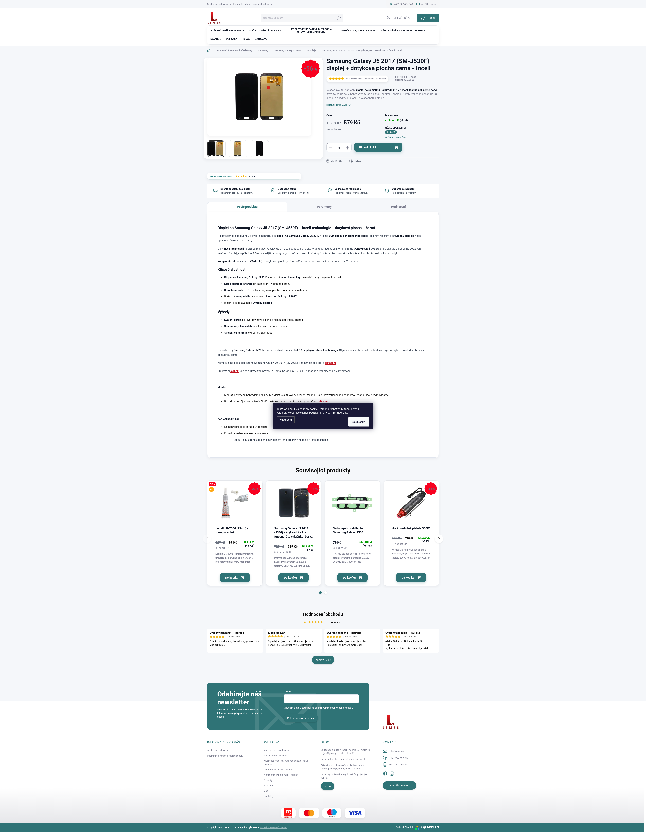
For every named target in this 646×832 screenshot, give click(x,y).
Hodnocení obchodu (323, 614)
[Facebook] (385, 772)
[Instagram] (391, 772)
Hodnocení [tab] (398, 207)
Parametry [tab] (324, 207)
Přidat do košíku (368, 147)
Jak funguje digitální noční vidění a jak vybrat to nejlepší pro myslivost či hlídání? (345, 752)
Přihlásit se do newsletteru (301, 718)
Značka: (404, 80)
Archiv (327, 786)
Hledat (338, 17)
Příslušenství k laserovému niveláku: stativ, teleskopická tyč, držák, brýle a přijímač (343, 767)
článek (234, 371)
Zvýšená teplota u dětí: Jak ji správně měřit (343, 759)
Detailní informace (336, 105)
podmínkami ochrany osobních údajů (334, 707)
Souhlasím (358, 422)
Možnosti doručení (395, 138)
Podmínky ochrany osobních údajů (251, 4)
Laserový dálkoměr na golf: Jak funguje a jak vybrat (344, 776)
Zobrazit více (323, 660)
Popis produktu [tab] (247, 207)
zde (345, 412)
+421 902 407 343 (398, 757)
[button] (320, 592)
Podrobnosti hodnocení (375, 79)
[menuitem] (227, 30)
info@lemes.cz (397, 751)
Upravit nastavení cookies (273, 827)
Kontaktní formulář (399, 785)
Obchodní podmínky (217, 4)
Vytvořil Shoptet (404, 827)
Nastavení (286, 419)
